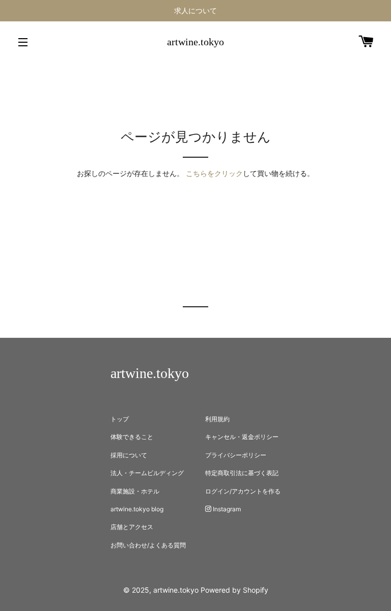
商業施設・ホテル (134, 491)
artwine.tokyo (195, 41)
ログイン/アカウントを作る (243, 491)
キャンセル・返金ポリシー (241, 437)
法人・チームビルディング (147, 473)
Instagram (226, 509)
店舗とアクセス (131, 527)
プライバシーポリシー (235, 455)
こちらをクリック (214, 173)
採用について (128, 455)
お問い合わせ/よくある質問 (148, 545)
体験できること (131, 437)
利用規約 (217, 419)
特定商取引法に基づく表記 (241, 473)
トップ (119, 419)
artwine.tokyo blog (136, 509)
